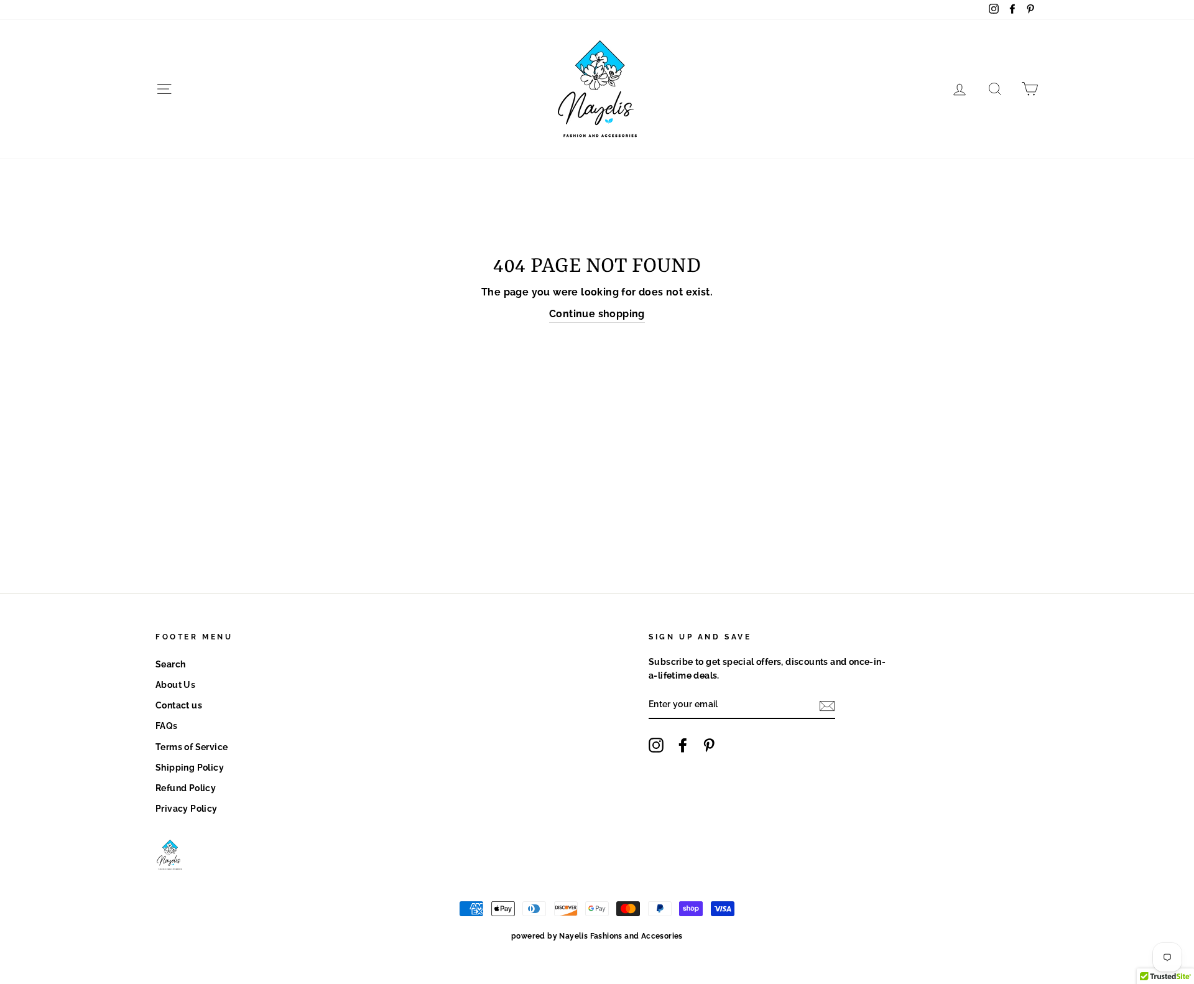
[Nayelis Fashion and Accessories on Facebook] (682, 745)
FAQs (166, 726)
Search (170, 664)
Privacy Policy (186, 809)
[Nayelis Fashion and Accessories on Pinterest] (708, 745)
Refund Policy (185, 788)
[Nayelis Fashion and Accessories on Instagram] (656, 745)
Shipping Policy (189, 768)
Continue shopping (597, 314)
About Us (175, 685)
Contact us (178, 705)
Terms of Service (191, 747)
